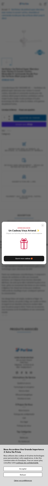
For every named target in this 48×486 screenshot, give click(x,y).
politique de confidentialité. (27, 462)
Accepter (23, 469)
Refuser (23, 475)
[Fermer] (42, 225)
